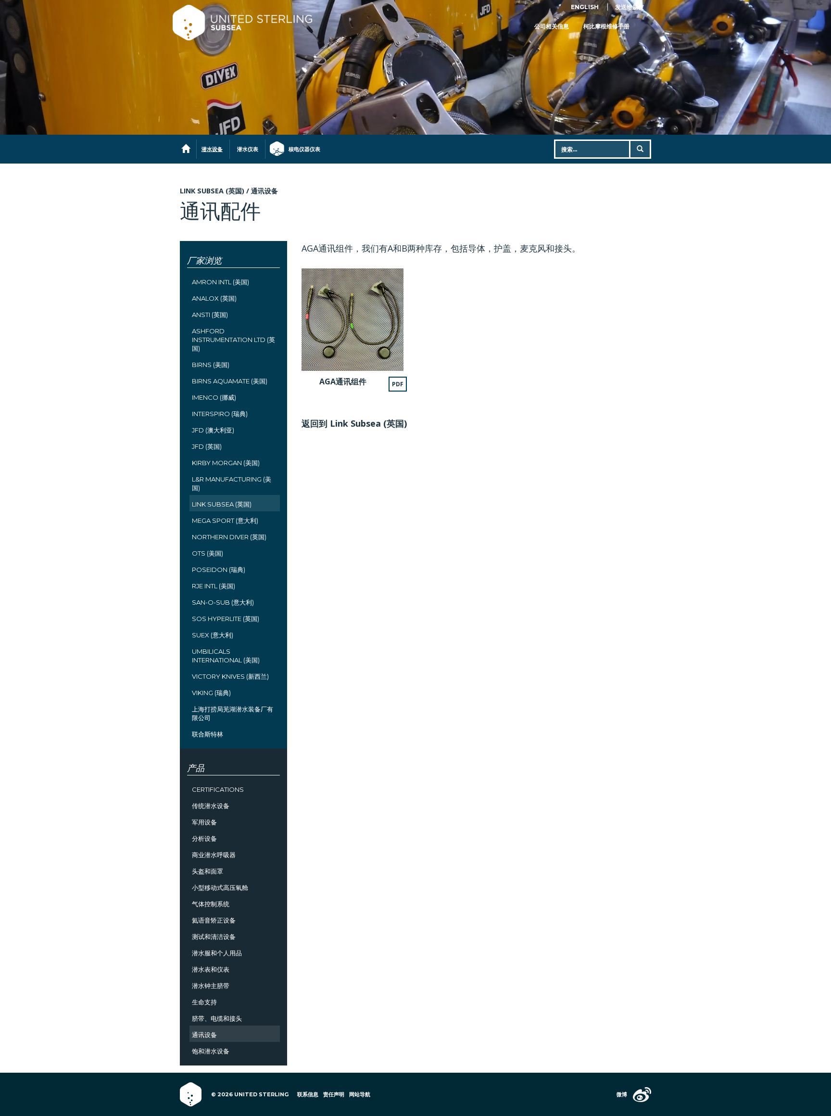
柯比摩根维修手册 (606, 26)
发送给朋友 (629, 7)
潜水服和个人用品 (217, 953)
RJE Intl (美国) (213, 586)
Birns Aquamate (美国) (229, 381)
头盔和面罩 (207, 871)
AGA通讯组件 (342, 381)
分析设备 (204, 838)
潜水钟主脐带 (210, 985)
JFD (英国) (207, 446)
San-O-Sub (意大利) (223, 602)
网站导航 (359, 1094)
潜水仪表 (247, 149)
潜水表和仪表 (210, 969)
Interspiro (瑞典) (220, 414)
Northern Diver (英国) (229, 537)
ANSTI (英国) (210, 314)
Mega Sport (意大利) (225, 520)
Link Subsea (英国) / (215, 190)
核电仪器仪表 (300, 149)
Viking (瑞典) (211, 693)
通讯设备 (264, 190)
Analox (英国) (214, 298)
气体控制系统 (210, 904)
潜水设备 (212, 149)
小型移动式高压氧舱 (220, 887)
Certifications (218, 789)
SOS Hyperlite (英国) (225, 618)
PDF (397, 384)
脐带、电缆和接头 (217, 1018)
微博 (622, 1094)
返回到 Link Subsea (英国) (354, 423)
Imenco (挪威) (214, 397)
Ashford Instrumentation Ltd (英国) (233, 339)
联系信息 (307, 1094)
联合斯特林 (207, 734)
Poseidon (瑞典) (218, 569)
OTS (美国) (207, 553)
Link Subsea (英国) (222, 504)
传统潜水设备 (210, 806)
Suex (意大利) (212, 635)
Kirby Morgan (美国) (226, 463)
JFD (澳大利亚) (213, 430)
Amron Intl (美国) (220, 282)
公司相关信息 (551, 26)
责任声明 (333, 1094)
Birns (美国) (210, 364)
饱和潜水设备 (210, 1051)
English (585, 7)
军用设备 (204, 822)
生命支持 (204, 1002)
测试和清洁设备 (214, 936)
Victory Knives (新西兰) (230, 676)
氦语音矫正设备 (214, 920)
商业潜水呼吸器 (214, 855)
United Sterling (242, 23)
